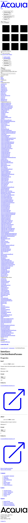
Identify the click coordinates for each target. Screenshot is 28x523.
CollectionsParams (5, 290)
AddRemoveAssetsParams (7, 107)
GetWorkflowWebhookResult (7, 187)
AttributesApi (4, 87)
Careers (5, 495)
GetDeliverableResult (5, 172)
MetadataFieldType (5, 316)
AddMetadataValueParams (7, 105)
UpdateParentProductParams (7, 263)
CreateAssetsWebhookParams (7, 142)
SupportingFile (4, 256)
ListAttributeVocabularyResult (7, 202)
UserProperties (4, 273)
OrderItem (3, 240)
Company (3, 473)
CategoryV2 (3, 127)
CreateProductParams (5, 152)
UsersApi (3, 98)
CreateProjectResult (5, 156)
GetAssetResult (4, 167)
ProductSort (3, 243)
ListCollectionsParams (6, 210)
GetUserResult (4, 185)
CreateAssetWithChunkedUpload (8, 138)
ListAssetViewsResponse (6, 198)
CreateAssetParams (5, 291)
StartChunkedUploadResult (7, 254)
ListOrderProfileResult (6, 223)
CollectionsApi (4, 90)
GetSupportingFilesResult (6, 300)
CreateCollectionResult (6, 147)
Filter (2, 296)
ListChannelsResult (5, 209)
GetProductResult (5, 178)
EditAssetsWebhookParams (7, 162)
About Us (5, 477)
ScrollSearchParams (5, 246)
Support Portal (6, 501)
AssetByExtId (4, 111)
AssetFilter (3, 114)
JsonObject (3, 308)
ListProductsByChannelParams (8, 228)
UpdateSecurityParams (6, 334)
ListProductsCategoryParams (7, 231)
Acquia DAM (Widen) (7, 54)
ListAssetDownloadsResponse (7, 194)
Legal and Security (8, 16)
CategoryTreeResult (5, 125)
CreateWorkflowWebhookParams (8, 157)
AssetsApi (3, 86)
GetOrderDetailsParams (6, 299)
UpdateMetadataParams (6, 331)
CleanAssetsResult (5, 129)
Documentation (6, 58)
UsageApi (3, 96)
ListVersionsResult (5, 232)
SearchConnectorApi (5, 95)
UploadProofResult (5, 272)
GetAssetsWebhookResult (6, 169)
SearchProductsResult (5, 250)
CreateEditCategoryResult (6, 148)
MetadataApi (3, 91)
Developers (6, 62)
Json (2, 304)
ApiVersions (3, 278)
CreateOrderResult (5, 151)
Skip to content (4, 1)
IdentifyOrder (4, 303)
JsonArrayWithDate (5, 307)
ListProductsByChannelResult (7, 229)
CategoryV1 (3, 126)
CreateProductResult (5, 153)
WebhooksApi (4, 99)
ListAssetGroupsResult (6, 196)
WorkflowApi (4, 100)
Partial (2, 317)
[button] (3, 377)
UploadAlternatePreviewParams (8, 335)
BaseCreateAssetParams (6, 120)
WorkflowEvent (4, 336)
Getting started (6, 57)
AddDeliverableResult (6, 104)
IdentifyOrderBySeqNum (6, 191)
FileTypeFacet (4, 166)
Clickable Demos (7, 490)
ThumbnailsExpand (5, 259)
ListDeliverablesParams (6, 215)
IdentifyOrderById (5, 189)
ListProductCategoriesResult (7, 224)
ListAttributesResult (5, 205)
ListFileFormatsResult (6, 219)
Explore (2, 487)
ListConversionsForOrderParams (8, 212)
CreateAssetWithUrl (5, 140)
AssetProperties (4, 116)
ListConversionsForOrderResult (8, 214)
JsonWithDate (4, 313)
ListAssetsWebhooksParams (7, 200)
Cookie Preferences (7, 485)
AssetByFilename (5, 112)
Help (4, 68)
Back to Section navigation (7, 468)
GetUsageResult (4, 184)
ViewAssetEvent (4, 274)
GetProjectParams (5, 179)
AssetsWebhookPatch (5, 285)
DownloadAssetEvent (6, 161)
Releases (6, 60)
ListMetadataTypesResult (6, 222)
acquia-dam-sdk (4, 348)
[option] (14, 77)
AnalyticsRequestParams (6, 108)
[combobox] (9, 73)
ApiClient (3, 85)
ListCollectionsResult (5, 211)
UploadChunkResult (5, 268)
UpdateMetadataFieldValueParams (8, 330)
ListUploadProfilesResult (6, 314)
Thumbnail (3, 258)
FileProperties (4, 163)
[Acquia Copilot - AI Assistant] (2, 22)
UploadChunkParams (5, 267)
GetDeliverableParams (6, 171)
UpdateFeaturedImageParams (7, 262)
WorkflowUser (4, 276)
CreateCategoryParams (6, 144)
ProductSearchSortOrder (6, 321)
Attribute (3, 118)
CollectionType (4, 289)
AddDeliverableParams (6, 103)
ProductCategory (4, 241)
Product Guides (7, 12)
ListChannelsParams (5, 207)
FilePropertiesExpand (5, 165)
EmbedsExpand (4, 295)
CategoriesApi (4, 89)
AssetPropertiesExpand (6, 117)
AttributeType (4, 286)
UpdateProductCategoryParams (8, 264)
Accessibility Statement (8, 475)
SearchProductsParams (6, 249)
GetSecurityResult (5, 183)
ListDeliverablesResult (6, 216)
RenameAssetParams (5, 326)
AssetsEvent (3, 283)
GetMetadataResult (5, 175)
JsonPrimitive (4, 311)
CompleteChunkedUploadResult (8, 133)
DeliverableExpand (5, 292)
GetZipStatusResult (5, 188)
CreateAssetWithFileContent (7, 139)
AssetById (3, 113)
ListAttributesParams (5, 203)
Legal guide (6, 65)
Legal (4, 481)
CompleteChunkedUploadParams (8, 131)
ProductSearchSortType (6, 322)
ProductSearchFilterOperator (7, 318)
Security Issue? (6, 482)
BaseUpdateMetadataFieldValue (8, 121)
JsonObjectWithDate (5, 309)
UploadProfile (4, 269)
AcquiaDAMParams (5, 341)
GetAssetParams (4, 298)
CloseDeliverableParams (6, 130)
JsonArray (3, 305)
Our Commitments (7, 479)
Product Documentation (8, 504)
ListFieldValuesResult (5, 218)
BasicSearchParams (5, 122)
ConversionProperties (5, 135)
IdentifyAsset (4, 301)
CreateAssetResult (5, 136)
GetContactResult (5, 170)
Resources (6, 14)
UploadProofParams (5, 271)
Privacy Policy (6, 483)
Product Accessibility (8, 502)
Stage (2, 252)
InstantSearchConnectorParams (8, 192)
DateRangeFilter (4, 160)
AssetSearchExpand (5, 281)
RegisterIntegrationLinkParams (8, 325)
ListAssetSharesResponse (6, 197)
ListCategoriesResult (5, 206)
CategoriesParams (5, 287)
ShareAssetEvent (4, 251)
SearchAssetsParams (5, 327)
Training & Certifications (9, 505)
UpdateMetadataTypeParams (7, 332)
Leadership (5, 478)
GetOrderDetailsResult (6, 176)
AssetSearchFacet (5, 282)
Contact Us (3, 521)
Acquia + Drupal (7, 493)
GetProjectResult (4, 180)
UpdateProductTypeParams (7, 265)
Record (2, 323)
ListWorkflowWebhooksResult (8, 236)
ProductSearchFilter (5, 242)
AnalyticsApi (4, 83)
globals (2, 78)
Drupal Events (6, 494)
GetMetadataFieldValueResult (7, 174)
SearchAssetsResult (5, 247)
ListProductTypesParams (6, 225)
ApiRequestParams (5, 109)
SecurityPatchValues (5, 329)
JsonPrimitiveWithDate (6, 312)
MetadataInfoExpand (5, 238)
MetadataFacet (4, 237)
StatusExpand (4, 255)
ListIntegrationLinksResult (7, 220)
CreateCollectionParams (6, 145)
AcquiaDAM (4, 339)
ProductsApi (3, 94)
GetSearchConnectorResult (7, 182)
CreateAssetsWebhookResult (7, 143)
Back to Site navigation (6, 469)
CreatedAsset (4, 158)
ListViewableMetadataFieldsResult (8, 234)
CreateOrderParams (5, 149)
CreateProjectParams (5, 154)
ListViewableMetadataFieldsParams (9, 233)
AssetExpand (4, 280)
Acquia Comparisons (8, 491)
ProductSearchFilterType (6, 320)
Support (5, 19)
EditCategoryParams (5, 294)
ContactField (3, 134)
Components (11, 348)
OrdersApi (3, 93)
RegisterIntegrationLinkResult (7, 245)
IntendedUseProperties (6, 193)
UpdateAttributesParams (6, 260)
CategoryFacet (4, 123)
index (2, 77)
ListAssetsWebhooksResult (7, 201)
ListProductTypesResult (6, 227)
